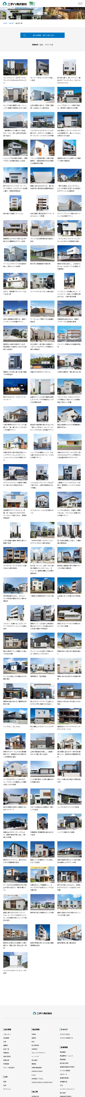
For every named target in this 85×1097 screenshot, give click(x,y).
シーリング (35, 1056)
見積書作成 (63, 1082)
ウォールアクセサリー (39, 1053)
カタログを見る (65, 1034)
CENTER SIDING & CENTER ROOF (42, 1082)
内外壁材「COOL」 (38, 1079)
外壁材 (34, 1034)
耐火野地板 (35, 1045)
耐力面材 (34, 1060)
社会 (4, 1085)
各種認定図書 (64, 1078)
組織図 (5, 1045)
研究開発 (6, 1064)
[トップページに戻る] (42, 1013)
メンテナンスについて (67, 1089)
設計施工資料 (64, 1063)
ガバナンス (7, 1089)
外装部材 (34, 1049)
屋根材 (34, 1038)
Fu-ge (34, 1075)
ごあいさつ (7, 1034)
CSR (5, 1076)
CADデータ (63, 1074)
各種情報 (64, 1047)
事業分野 (6, 1060)
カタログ (64, 1029)
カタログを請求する (66, 1038)
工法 (61, 1085)
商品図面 (63, 1059)
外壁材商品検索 (37, 1067)
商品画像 (63, 1052)
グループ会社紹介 (9, 1067)
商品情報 (36, 1029)
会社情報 (7, 1029)
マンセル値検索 (65, 1070)
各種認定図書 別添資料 (67, 1067)
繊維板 (34, 1064)
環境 (4, 1082)
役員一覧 (6, 1049)
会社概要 (6, 1038)
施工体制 (63, 1093)
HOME (5, 23)
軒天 (33, 1042)
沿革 (4, 1042)
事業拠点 (6, 1053)
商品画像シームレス (66, 1056)
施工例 (11, 23)
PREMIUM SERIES (37, 1071)
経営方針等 (7, 1056)
